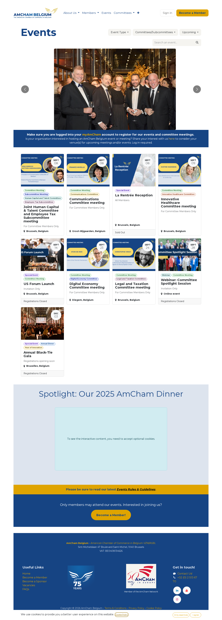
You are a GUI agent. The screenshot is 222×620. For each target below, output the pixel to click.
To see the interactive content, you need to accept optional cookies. (111, 438)
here (172, 138)
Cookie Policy (121, 614)
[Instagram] (177, 599)
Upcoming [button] (189, 32)
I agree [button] (196, 615)
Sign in (167, 12)
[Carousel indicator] (105, 126)
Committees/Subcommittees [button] (154, 32)
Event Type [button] (119, 32)
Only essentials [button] (181, 615)
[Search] (197, 42)
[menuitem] (71, 13)
